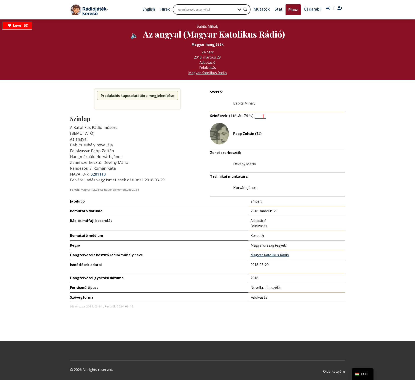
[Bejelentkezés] (328, 8)
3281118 (98, 174)
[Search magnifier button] (245, 9)
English (148, 9)
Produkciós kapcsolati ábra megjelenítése (137, 95)
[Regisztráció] (340, 8)
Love (20, 25)
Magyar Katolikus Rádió (207, 72)
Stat (279, 9)
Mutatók (262, 9)
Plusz (293, 9)
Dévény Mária (244, 164)
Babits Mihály (244, 103)
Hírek (165, 9)
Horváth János (245, 187)
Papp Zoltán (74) (247, 133)
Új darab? (312, 9)
